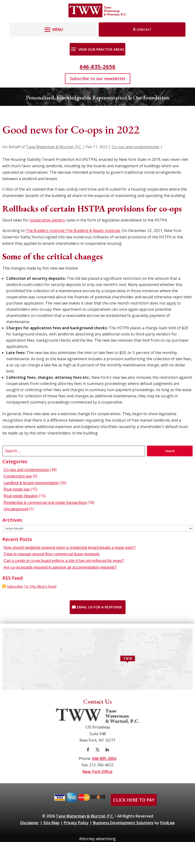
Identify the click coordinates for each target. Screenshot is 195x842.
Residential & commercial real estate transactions (45, 503)
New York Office (97, 771)
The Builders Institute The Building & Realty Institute (73, 230)
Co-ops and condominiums (135, 146)
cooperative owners (47, 220)
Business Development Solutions (123, 822)
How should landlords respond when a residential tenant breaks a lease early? (70, 548)
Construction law (18, 476)
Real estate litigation (21, 496)
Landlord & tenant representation (31, 483)
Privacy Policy (76, 822)
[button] (53, 28)
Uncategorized (16, 509)
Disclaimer (29, 822)
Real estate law (17, 489)
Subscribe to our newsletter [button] (98, 78)
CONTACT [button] (143, 29)
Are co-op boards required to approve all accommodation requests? (60, 567)
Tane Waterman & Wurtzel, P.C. (54, 146)
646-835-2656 (98, 66)
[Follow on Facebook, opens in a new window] (88, 749)
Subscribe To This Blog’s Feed (31, 586)
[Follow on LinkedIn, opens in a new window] (107, 749)
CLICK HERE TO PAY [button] (133, 800)
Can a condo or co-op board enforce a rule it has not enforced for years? (64, 561)
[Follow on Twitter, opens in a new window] (97, 749)
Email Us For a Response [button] (99, 607)
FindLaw (167, 822)
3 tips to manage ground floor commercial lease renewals (52, 554)
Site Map (51, 822)
